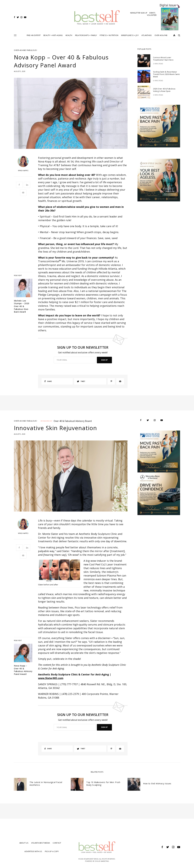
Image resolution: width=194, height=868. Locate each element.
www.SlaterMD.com (50, 678)
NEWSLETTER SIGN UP (138, 13)
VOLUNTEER (152, 15)
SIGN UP (104, 360)
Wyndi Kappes (23, 170)
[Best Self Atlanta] (97, 17)
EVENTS (152, 13)
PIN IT (61, 571)
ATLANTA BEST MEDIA (40, 843)
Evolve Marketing (102, 861)
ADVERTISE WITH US (33, 851)
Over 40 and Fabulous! (25, 50)
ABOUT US (23, 843)
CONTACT (57, 843)
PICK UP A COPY (52, 851)
